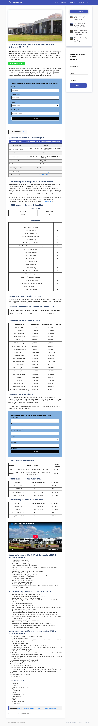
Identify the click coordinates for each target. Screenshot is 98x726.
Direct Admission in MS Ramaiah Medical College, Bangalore (36, 708)
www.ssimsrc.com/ (43, 172)
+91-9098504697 (43, 175)
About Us (72, 2)
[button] (88, 2)
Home (56, 2)
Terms (81, 722)
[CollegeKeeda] (15, 2)
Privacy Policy (87, 722)
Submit (35, 119)
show (24, 131)
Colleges (63, 2)
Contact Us (81, 2)
